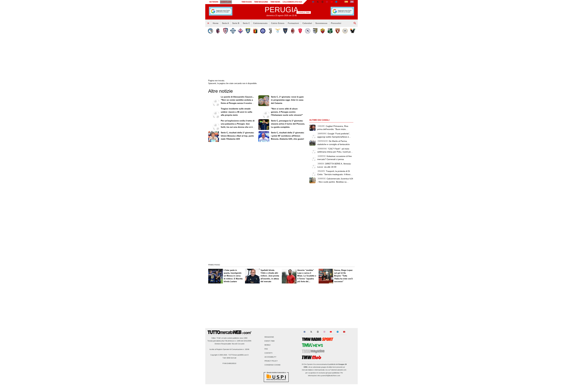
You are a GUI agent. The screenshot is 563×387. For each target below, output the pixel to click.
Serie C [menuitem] (246, 23)
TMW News (275, 2)
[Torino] (338, 31)
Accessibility (270, 357)
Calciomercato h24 (292, 2)
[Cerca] (355, 23)
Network (213, 2)
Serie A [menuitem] (225, 23)
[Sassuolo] (330, 31)
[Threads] (322, 2)
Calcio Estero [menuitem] (277, 23)
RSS (266, 349)
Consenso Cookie (272, 365)
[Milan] (293, 31)
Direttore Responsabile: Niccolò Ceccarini (229, 344)
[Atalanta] (210, 31)
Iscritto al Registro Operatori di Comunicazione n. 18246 (229, 349)
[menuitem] (208, 23)
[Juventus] (270, 31)
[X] (318, 2)
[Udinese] (345, 31)
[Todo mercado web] (346, 2)
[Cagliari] (225, 31)
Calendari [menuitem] (307, 23)
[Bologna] (218, 31)
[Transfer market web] (352, 2)
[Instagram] (327, 2)
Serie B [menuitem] (235, 23)
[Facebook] (313, 2)
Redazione (269, 337)
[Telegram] (336, 2)
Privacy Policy (271, 361)
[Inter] (263, 31)
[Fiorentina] (240, 31)
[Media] (341, 2)
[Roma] (323, 31)
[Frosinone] (248, 31)
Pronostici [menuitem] (336, 23)
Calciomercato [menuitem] (260, 23)
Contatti (268, 353)
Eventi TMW (269, 341)
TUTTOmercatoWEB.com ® (238, 355)
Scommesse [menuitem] (321, 23)
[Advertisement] (281, 242)
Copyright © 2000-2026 (218, 355)
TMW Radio (246, 2)
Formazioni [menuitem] (293, 23)
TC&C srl (220, 338)
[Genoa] (255, 31)
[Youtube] (332, 2)
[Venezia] (353, 31)
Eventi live (226, 2)
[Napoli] (308, 31)
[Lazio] (278, 31)
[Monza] (300, 31)
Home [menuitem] (215, 23)
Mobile (267, 345)
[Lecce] (285, 31)
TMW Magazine (261, 2)
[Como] (233, 31)
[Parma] (315, 31)
